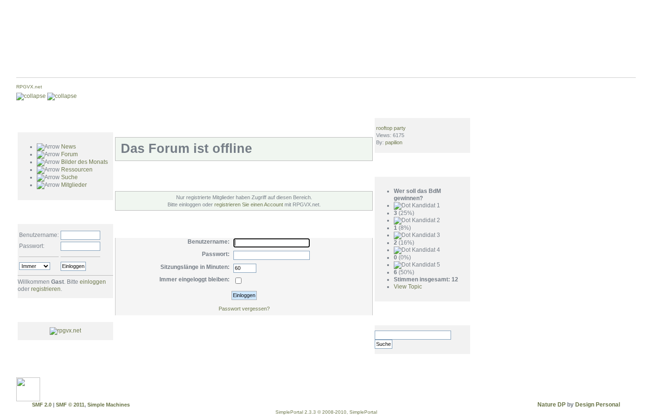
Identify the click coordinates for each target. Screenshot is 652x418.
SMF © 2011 (70, 404)
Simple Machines (108, 404)
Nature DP (551, 404)
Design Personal (597, 404)
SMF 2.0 (42, 404)
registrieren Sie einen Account (248, 204)
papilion (393, 142)
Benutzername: (39, 235)
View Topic (408, 286)
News (68, 146)
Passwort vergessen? (244, 308)
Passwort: (31, 246)
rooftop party (391, 128)
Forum (69, 154)
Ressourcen (77, 169)
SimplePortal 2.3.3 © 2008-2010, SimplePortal (326, 412)
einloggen (93, 282)
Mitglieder (74, 185)
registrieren (46, 289)
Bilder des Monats (84, 162)
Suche (69, 177)
